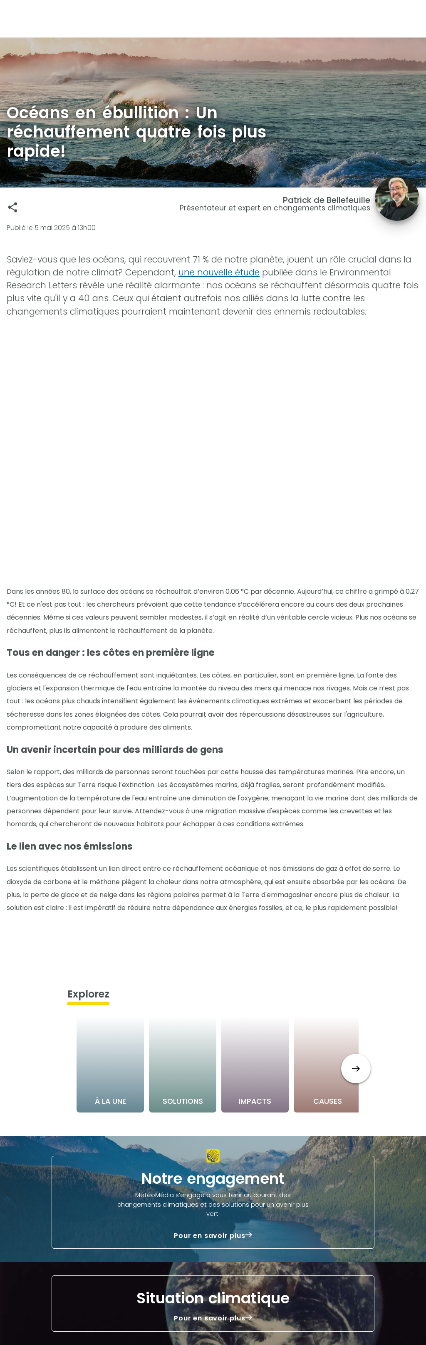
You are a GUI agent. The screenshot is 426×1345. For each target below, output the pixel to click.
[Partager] (13, 207)
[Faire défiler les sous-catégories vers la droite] (356, 1068)
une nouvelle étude (219, 272)
